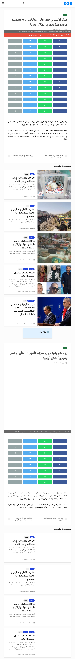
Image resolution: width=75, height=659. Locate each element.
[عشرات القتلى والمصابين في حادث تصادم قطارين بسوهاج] (54, 216)
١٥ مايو (20, 269)
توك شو (25, 269)
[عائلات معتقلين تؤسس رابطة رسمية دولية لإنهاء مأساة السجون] (54, 248)
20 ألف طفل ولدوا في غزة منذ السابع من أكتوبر (23, 179)
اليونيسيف (27, 174)
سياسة (32, 174)
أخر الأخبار (31, 237)
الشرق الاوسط (30, 300)
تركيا (25, 300)
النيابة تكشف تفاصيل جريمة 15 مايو (24, 274)
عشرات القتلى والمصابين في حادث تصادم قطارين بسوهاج (23, 213)
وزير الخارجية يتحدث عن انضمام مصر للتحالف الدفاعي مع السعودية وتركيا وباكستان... (23, 309)
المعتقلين (25, 237)
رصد (28, 205)
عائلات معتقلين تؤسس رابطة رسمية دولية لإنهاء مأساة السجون (23, 244)
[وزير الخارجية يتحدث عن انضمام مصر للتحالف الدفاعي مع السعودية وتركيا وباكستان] (54, 311)
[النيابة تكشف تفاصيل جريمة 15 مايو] (54, 280)
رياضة (65, 14)
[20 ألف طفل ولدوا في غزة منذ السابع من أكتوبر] (54, 185)
